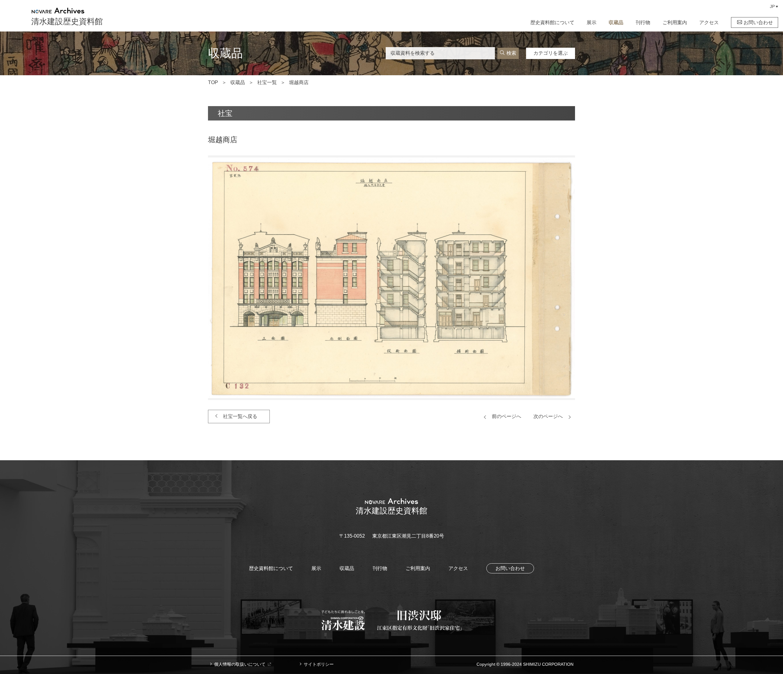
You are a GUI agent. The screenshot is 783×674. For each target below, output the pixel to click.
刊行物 (643, 22)
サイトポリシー (319, 664)
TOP (213, 82)
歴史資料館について (552, 22)
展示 (591, 22)
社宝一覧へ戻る (240, 416)
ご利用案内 (674, 22)
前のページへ (506, 416)
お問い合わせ (758, 22)
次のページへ (548, 416)
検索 (511, 53)
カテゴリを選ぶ (550, 53)
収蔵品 (616, 22)
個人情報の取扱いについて (239, 664)
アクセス (709, 22)
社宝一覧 (267, 82)
